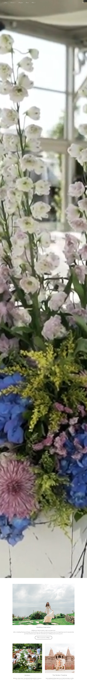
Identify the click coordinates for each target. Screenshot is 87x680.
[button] (12, 2)
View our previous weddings (43, 637)
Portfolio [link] (21, 2)
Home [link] (5, 2)
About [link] (27, 2)
